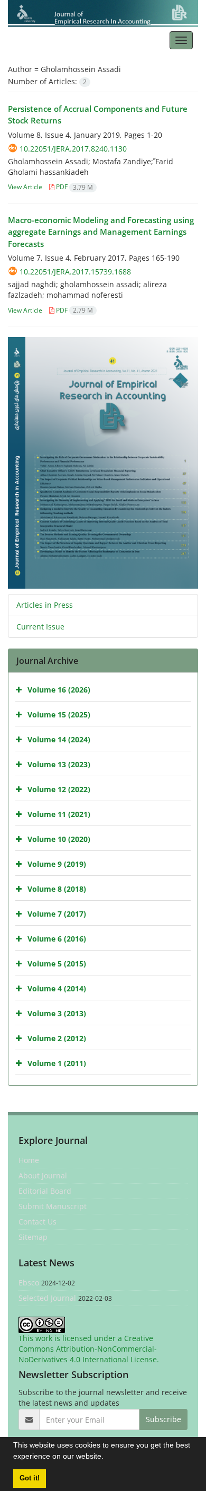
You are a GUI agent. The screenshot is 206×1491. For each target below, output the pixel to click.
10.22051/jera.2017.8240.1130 (73, 149)
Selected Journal (47, 1298)
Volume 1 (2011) (56, 1063)
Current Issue (40, 627)
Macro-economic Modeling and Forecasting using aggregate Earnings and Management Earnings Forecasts (101, 232)
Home (28, 1160)
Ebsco (28, 1282)
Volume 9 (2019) (56, 864)
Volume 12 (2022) (58, 789)
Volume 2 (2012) (56, 1038)
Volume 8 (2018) (56, 889)
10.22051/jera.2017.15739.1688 (75, 272)
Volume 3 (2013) (56, 1013)
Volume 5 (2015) (56, 963)
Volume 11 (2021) (58, 814)
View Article (25, 186)
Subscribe (163, 1419)
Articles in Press (44, 605)
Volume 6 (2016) (56, 939)
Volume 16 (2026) (58, 690)
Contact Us (37, 1222)
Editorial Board (44, 1191)
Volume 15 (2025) (58, 714)
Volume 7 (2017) (56, 914)
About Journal (42, 1175)
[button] (107, 1457)
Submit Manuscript (52, 1206)
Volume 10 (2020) (58, 839)
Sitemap (33, 1237)
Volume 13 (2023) (58, 764)
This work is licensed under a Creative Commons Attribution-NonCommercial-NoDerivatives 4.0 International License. (88, 1348)
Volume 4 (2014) (56, 988)
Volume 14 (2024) (58, 739)
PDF (73, 186)
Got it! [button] (30, 1478)
